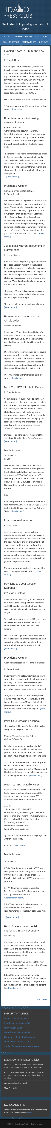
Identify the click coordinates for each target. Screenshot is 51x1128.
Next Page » (42, 999)
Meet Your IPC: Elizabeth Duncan (24, 387)
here (30, 1112)
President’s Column (15, 185)
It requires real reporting (18, 520)
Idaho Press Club (25, 11)
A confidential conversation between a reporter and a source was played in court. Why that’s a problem (24, 1075)
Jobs (45, 36)
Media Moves (12, 450)
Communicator (10, 42)
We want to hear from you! (15, 1083)
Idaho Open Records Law (16, 1042)
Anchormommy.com (13, 897)
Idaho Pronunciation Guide (17, 1032)
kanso (41, 1124)
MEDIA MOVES (11, 1088)
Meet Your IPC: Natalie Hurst (21, 784)
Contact (43, 42)
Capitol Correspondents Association (21, 1046)
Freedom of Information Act (17, 1023)
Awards (17, 36)
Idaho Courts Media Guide (16, 1018)
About (7, 36)
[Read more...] (18, 109)
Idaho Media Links (13, 1028)
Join (37, 36)
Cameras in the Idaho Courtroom (19, 1037)
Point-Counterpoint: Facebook (22, 720)
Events (28, 36)
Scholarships (28, 42)
